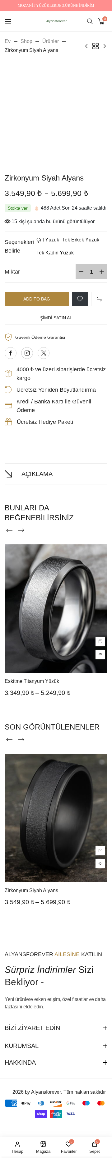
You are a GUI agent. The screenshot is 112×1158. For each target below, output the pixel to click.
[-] (81, 271)
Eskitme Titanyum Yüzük (32, 681)
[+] (101, 271)
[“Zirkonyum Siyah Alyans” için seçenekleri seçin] (100, 850)
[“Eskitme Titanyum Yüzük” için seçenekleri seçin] (100, 641)
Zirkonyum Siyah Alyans (31, 890)
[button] (47, 240)
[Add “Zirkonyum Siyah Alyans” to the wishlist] (80, 299)
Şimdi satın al (56, 317)
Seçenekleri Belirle (19, 246)
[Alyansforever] (56, 21)
